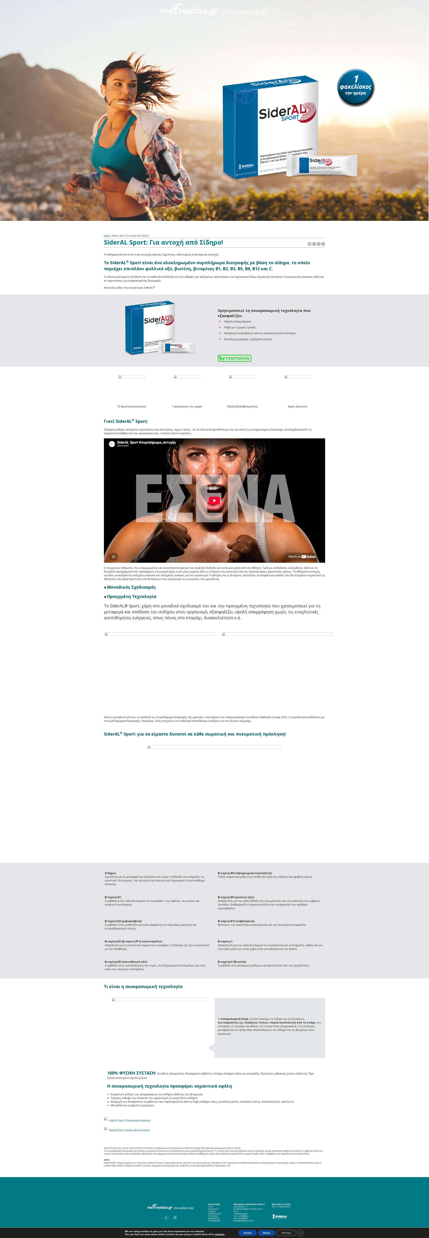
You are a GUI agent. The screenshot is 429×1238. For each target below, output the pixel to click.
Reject (266, 1232)
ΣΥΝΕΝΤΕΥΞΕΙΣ (214, 1213)
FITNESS (211, 1211)
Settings (286, 1232)
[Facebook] (319, 244)
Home (107, 235)
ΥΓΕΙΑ (210, 1206)
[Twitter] (314, 244)
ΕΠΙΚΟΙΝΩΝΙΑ (214, 1220)
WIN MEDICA (213, 1218)
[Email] (310, 244)
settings (219, 1234)
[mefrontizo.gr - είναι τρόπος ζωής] (214, 9)
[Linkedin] (323, 244)
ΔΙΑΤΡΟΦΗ (213, 1209)
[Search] (310, 22)
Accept (247, 1232)
